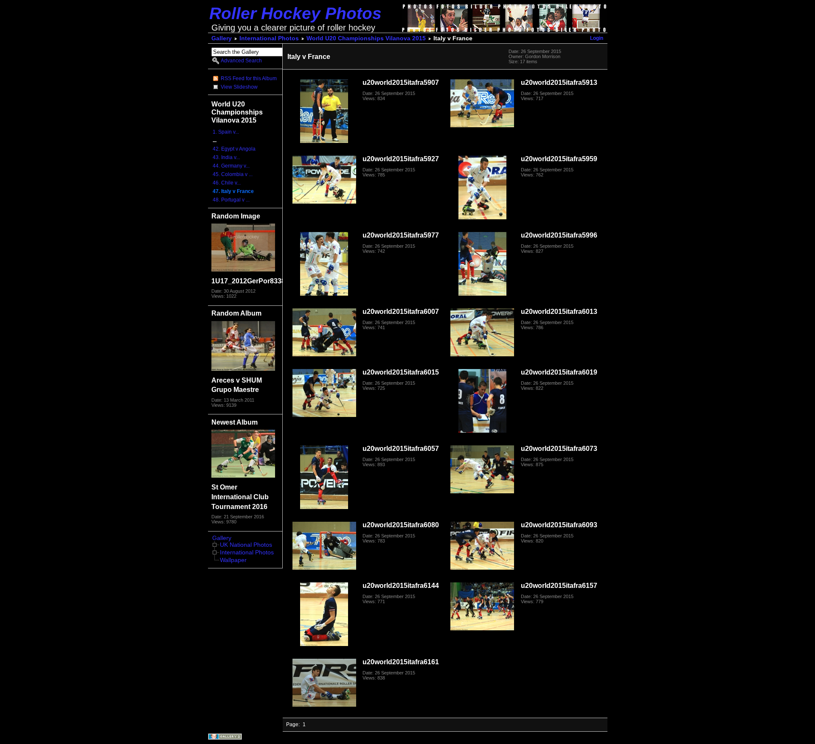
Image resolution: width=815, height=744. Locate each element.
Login (596, 38)
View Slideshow (239, 87)
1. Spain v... (226, 132)
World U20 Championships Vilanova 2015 (366, 38)
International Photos (269, 38)
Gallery (221, 38)
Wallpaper (233, 560)
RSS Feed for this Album (249, 78)
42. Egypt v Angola (234, 149)
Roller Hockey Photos (295, 13)
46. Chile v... (227, 183)
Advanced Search (241, 61)
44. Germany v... (231, 166)
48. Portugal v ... (231, 200)
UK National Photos (246, 545)
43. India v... (226, 157)
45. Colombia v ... (233, 174)
